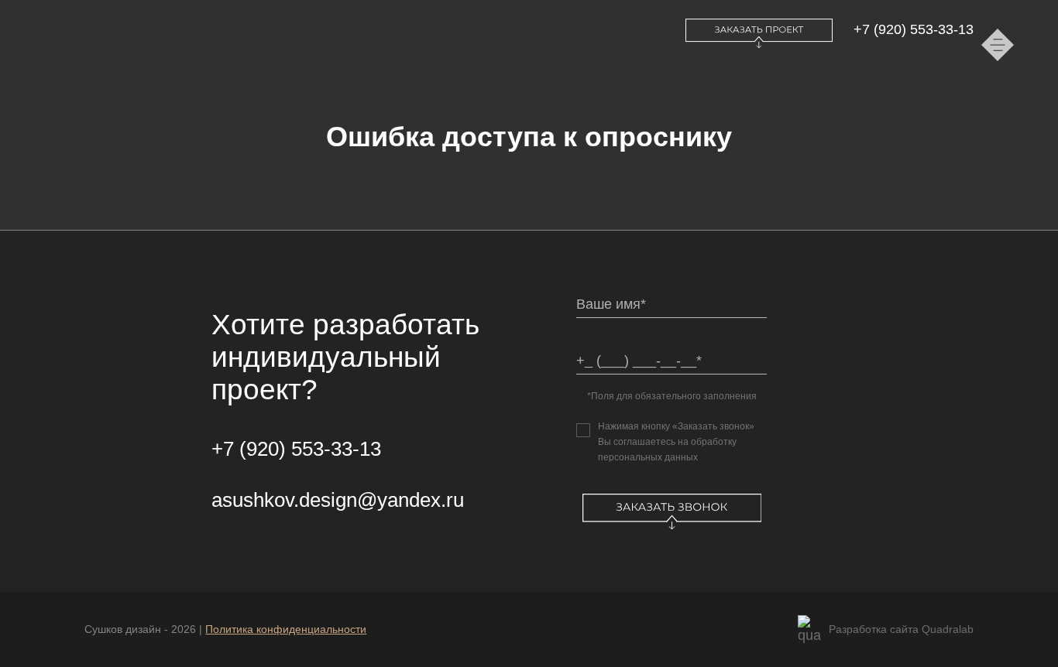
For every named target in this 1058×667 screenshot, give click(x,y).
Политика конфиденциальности (285, 629)
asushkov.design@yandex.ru (337, 499)
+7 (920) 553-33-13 (914, 29)
